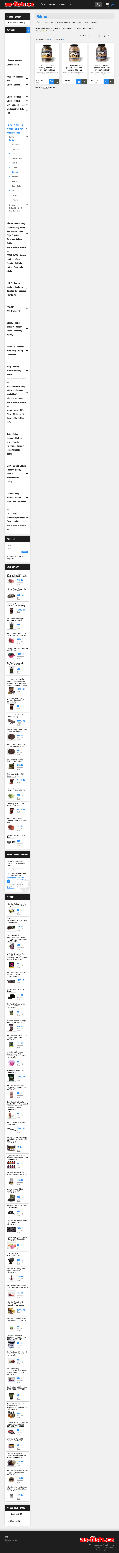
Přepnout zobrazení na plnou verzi (101, 1545)
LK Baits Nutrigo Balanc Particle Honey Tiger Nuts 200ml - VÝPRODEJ (16, 1455)
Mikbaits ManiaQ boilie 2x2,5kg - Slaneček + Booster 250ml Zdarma (15, 1304)
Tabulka (49, 31)
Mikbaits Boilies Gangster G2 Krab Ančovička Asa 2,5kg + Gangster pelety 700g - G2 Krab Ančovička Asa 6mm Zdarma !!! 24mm (17, 681)
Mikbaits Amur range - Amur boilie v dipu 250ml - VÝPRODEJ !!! (17, 1037)
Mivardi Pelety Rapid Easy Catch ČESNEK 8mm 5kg (16, 790)
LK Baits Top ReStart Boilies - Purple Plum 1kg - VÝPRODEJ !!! (17, 1222)
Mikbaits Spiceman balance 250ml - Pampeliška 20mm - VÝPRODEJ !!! (17, 1489)
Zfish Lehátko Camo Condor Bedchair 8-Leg (17, 716)
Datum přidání (67, 28)
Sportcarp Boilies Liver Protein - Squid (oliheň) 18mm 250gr (15, 700)
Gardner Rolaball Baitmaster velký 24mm (17, 649)
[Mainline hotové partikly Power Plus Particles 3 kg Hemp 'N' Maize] (47, 53)
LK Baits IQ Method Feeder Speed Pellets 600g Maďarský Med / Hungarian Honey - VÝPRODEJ (17, 956)
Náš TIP (83, 36)
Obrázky (38, 31)
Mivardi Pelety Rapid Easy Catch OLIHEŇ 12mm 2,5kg (17, 575)
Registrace (11, 558)
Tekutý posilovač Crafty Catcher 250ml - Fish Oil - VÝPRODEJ (16, 1087)
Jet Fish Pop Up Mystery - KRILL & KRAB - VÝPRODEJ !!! (17, 1287)
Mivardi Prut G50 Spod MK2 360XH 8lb (17, 1123)
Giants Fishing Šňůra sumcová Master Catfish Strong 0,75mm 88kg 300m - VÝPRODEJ (17, 938)
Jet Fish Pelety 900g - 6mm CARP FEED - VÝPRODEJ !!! (17, 1389)
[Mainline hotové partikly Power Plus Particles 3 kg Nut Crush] (74, 53)
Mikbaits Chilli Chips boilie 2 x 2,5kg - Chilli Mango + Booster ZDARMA (17, 974)
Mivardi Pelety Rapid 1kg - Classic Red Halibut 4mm (16, 745)
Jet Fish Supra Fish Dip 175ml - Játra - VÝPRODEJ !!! (17, 1174)
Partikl (86, 22)
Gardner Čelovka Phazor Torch (16, 836)
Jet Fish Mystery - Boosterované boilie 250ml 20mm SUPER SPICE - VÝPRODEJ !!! (16, 1371)
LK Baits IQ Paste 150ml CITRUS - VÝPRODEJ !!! (16, 1440)
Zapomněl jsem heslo (15, 556)
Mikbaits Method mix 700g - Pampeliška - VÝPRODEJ (17, 905)
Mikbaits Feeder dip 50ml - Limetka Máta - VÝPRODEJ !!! (17, 1320)
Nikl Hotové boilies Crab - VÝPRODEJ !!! (16, 1071)
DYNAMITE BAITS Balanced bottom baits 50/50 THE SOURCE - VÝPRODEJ (17, 1424)
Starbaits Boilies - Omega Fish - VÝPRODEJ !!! (16, 1021)
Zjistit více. (10, 888)
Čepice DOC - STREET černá (15, 990)
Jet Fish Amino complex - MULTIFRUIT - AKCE (16, 619)
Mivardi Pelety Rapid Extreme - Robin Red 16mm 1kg (17, 820)
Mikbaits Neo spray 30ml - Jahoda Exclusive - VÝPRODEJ (16, 1270)
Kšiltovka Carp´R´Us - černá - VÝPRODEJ (17, 1206)
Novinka (111, 36)
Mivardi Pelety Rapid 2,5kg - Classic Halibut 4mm (17, 730)
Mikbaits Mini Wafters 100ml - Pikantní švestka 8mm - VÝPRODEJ (17, 1472)
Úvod (43, 4)
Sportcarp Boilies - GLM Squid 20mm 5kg (16, 775)
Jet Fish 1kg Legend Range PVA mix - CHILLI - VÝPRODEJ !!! (17, 1006)
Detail (18, 584)
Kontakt (52, 4)
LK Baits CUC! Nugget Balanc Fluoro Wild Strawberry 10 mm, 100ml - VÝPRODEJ (17, 1055)
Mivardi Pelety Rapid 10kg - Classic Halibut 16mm (17, 590)
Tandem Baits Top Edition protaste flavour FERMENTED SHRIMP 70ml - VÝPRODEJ (17, 1406)
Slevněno (91, 36)
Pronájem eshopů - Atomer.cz (104, 1550)
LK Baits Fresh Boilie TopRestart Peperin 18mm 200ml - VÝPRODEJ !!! (16, 1337)
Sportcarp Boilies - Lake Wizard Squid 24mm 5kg (16, 605)
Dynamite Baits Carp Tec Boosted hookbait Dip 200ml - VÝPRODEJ (17, 1157)
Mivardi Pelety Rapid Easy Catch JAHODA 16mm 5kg (16, 634)
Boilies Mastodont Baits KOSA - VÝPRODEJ (15, 1255)
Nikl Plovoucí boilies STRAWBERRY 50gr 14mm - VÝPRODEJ (17, 920)
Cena (56, 28)
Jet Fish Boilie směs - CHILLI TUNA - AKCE (15, 760)
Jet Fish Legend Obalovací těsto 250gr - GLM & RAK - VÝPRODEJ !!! (17, 1354)
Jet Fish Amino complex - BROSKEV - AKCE (16, 664)
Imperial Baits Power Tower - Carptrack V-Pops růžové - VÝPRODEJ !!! (17, 1239)
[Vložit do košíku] (51, 81)
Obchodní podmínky (11, 1540)
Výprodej (101, 36)
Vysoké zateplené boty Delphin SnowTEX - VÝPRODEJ (15, 1191)
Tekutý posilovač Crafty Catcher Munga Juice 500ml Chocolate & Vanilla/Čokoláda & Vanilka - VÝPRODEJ (17, 1105)
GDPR (7, 1543)
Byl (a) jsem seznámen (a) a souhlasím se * (17, 876)
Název (48, 28)
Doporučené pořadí (83, 28)
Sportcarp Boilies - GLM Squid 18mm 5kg (16, 804)
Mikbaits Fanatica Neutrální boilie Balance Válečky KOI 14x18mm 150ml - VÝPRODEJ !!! (17, 1140)
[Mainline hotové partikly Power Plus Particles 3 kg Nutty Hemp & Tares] (101, 53)
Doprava (62, 4)
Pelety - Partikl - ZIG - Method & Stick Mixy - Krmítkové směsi (62, 22)
